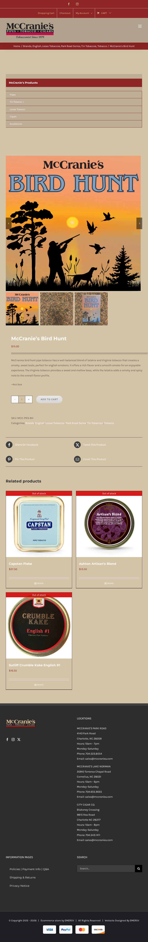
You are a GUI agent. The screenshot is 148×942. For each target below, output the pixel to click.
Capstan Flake (20, 564)
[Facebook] (7, 739)
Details (40, 583)
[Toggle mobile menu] (140, 26)
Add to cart (49, 399)
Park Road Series (76, 423)
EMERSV (69, 920)
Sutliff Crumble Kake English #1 (34, 665)
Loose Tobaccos (55, 423)
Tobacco (109, 423)
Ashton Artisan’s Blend (97, 564)
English (39, 423)
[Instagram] (13, 739)
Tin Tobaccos (95, 423)
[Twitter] (18, 739)
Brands (29, 423)
